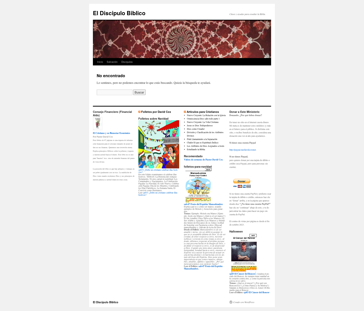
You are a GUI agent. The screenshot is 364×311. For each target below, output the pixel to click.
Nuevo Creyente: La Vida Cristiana (202, 121)
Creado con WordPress (243, 302)
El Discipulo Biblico (119, 13)
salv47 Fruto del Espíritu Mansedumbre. (203, 267)
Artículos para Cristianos (203, 112)
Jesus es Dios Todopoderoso (200, 125)
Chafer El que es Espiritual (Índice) (202, 142)
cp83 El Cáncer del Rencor (256, 292)
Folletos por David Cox (156, 112)
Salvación (112, 62)
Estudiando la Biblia (196, 149)
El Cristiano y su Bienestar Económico (111, 133)
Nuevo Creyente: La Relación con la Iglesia (206, 115)
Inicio (100, 62)
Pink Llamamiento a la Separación (202, 139)
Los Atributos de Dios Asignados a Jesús (205, 145)
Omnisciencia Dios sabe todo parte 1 (203, 118)
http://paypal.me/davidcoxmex (242, 149)
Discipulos (127, 62)
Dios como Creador (196, 128)
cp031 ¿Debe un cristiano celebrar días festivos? (158, 171)
